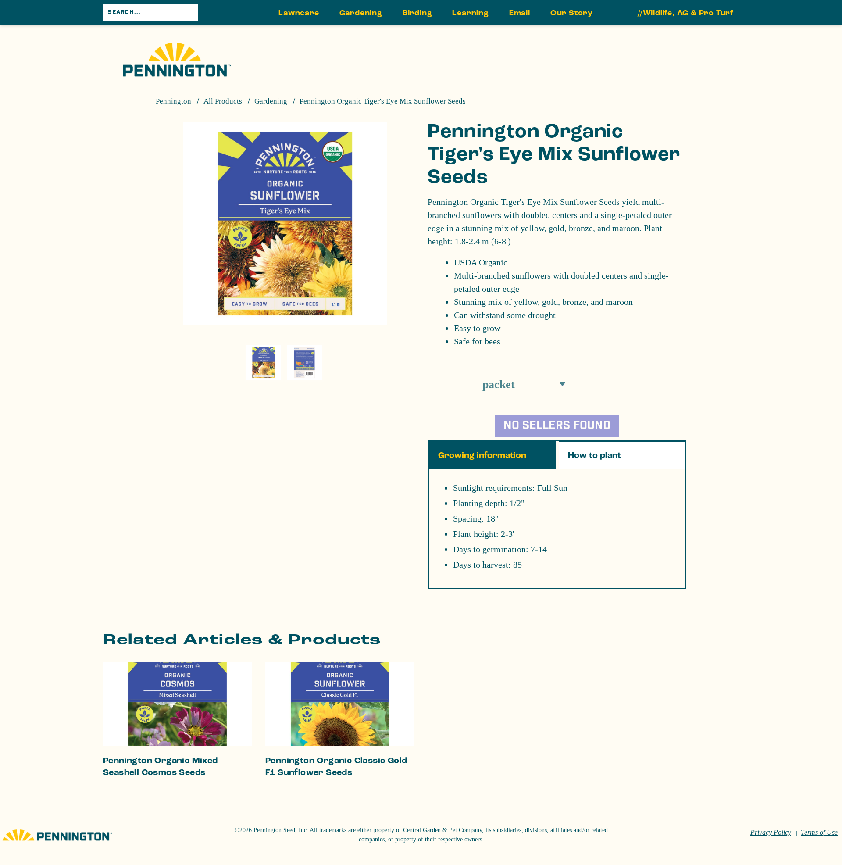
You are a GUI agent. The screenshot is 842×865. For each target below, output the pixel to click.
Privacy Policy (770, 832)
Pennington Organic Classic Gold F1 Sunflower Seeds (336, 766)
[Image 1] (177, 59)
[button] (557, 423)
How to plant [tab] (594, 455)
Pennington (173, 101)
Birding (417, 13)
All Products (222, 101)
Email (519, 13)
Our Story (571, 13)
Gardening (360, 13)
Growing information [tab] (482, 455)
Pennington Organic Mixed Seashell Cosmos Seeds (160, 766)
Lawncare (298, 13)
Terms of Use (819, 832)
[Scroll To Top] (801, 814)
